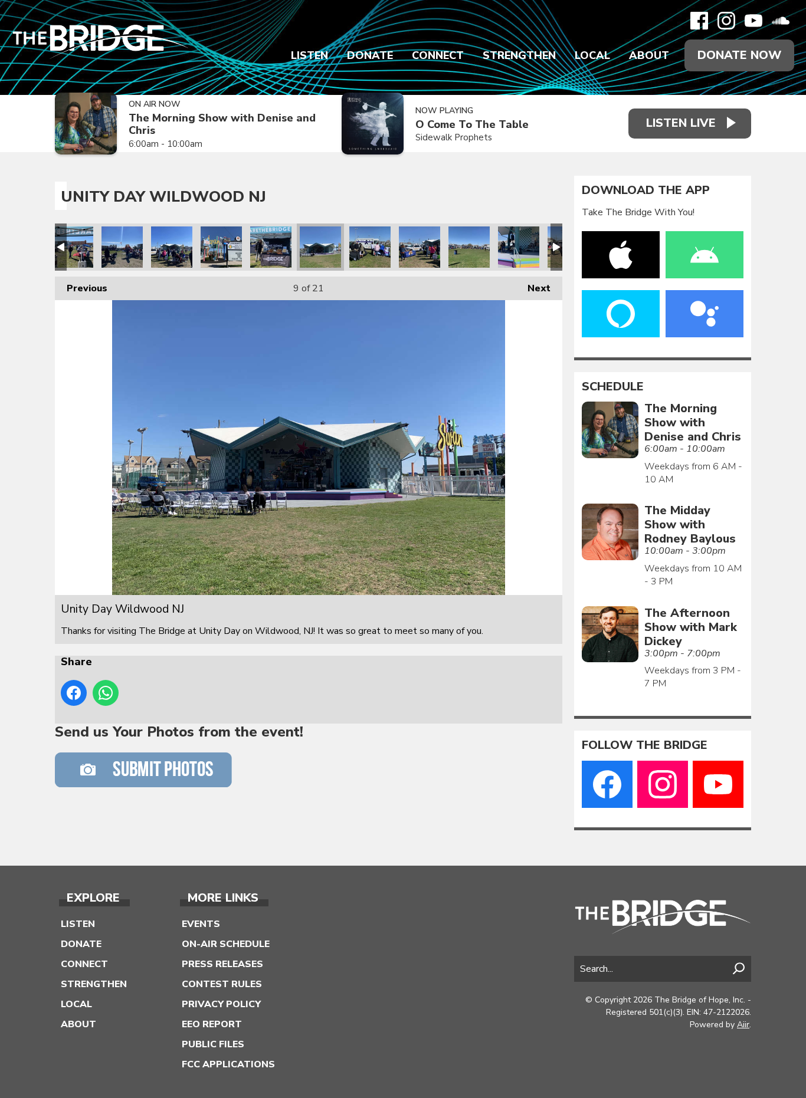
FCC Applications (228, 1064)
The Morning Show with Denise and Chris (222, 124)
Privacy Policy (221, 1004)
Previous (81, 288)
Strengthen (519, 55)
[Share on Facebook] (74, 693)
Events (201, 924)
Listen (309, 55)
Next (533, 288)
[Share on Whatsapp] (106, 693)
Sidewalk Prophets (453, 137)
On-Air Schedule (226, 944)
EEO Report (212, 1024)
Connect (438, 55)
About (649, 55)
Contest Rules (222, 984)
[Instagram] (726, 20)
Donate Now (739, 55)
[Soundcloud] (780, 20)
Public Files (213, 1044)
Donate (370, 55)
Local (592, 55)
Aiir (743, 1024)
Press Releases (222, 964)
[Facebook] (699, 20)
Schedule (613, 387)
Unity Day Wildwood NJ (72, 247)
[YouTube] (753, 20)
